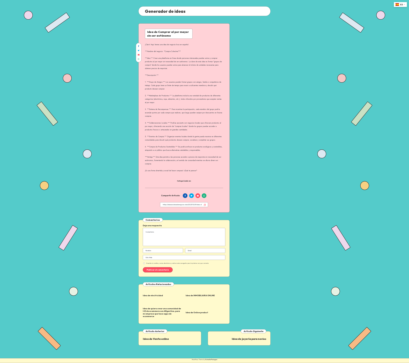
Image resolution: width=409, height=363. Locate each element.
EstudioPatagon (211, 360)
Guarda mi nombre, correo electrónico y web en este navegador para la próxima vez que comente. (177, 263)
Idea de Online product (197, 312)
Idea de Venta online (156, 338)
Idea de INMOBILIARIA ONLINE (200, 295)
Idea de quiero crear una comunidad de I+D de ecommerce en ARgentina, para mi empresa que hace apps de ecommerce (162, 312)
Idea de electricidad (153, 295)
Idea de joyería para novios (249, 338)
